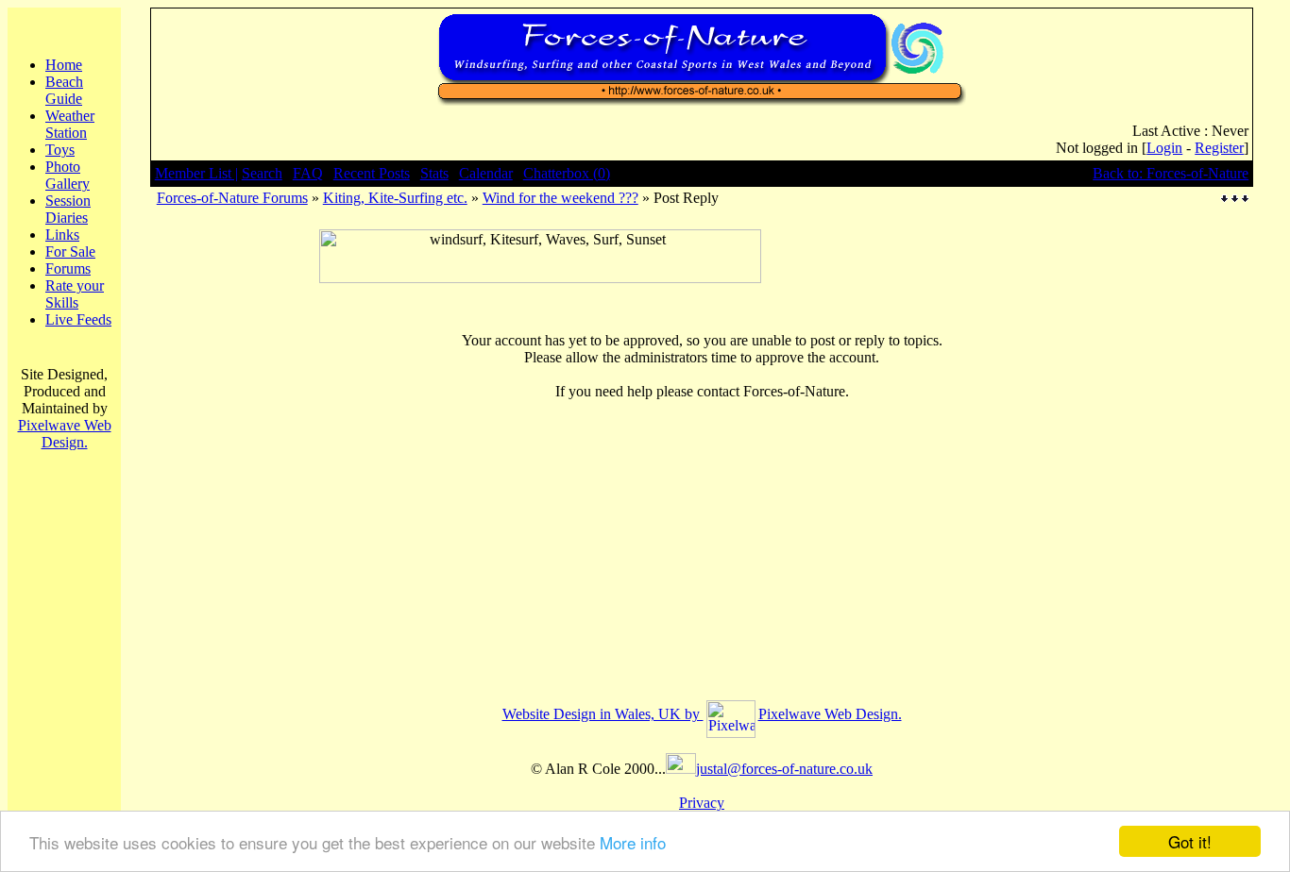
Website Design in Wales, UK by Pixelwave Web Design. (702, 714)
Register (1219, 148)
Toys (60, 150)
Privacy (701, 803)
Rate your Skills (74, 293)
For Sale (70, 251)
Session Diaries (68, 209)
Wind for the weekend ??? (560, 198)
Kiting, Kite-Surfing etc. (395, 198)
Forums (68, 268)
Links (62, 234)
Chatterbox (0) (566, 173)
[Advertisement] (540, 290)
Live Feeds (78, 319)
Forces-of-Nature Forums (232, 198)
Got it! (1190, 841)
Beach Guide (64, 90)
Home (63, 65)
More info (633, 842)
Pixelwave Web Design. (64, 433)
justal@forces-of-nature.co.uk (784, 769)
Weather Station (69, 124)
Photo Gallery (67, 175)
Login (1164, 148)
